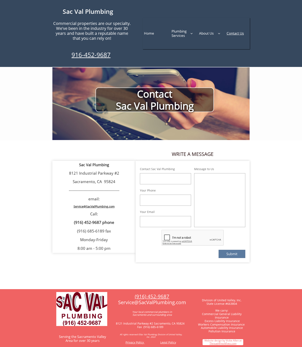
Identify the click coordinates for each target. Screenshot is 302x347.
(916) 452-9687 (152, 296)
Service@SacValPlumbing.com (94, 206)
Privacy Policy (135, 342)
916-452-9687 (91, 54)
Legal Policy (168, 342)
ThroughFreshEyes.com (223, 343)
